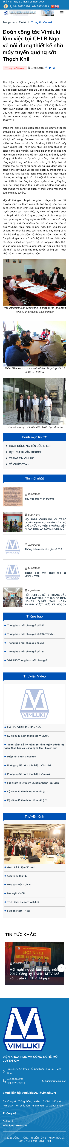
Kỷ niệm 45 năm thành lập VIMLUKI (28, 735)
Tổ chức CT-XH (19, 464)
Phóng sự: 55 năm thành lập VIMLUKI (29, 765)
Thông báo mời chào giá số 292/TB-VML (31, 634)
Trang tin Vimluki (41, 22)
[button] (61, 968)
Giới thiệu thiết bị (17, 875)
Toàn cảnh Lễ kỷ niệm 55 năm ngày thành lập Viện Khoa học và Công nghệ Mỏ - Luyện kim (34, 746)
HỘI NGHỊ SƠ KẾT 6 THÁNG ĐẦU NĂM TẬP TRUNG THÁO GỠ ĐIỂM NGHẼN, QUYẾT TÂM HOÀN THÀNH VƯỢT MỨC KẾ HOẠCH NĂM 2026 (45, 601)
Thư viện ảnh (34, 816)
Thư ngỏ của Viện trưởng (39, 498)
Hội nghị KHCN (16, 893)
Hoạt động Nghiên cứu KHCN (29, 446)
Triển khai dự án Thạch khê (23, 902)
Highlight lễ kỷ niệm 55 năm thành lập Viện (33, 782)
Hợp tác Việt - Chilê (19, 884)
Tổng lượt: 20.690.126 (15, 1125)
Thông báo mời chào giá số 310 (43, 549)
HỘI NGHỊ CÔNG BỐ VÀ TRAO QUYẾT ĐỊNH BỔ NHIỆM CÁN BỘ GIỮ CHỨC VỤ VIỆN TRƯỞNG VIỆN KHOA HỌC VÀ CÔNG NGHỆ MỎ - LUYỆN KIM (45, 526)
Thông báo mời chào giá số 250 (25, 651)
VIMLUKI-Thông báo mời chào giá (27, 660)
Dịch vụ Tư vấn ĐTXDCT (25, 452)
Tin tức (23, 22)
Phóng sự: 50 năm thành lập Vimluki (28, 774)
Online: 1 (8, 1121)
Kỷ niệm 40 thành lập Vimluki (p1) (27, 791)
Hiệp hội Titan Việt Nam (21, 756)
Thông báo (35, 616)
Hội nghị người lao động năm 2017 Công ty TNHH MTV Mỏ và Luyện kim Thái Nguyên (34, 973)
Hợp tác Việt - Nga (18, 910)
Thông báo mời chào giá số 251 (25, 642)
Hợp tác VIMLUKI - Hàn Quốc (24, 727)
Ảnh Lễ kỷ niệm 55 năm (21, 867)
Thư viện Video (35, 676)
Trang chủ (9, 22)
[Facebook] (6, 6)
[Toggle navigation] (62, 13)
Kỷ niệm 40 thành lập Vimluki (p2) (27, 800)
